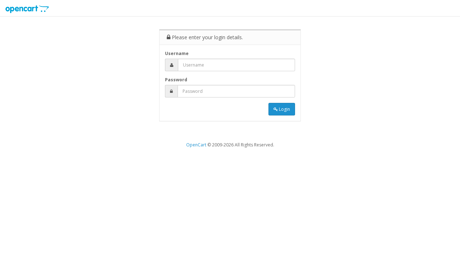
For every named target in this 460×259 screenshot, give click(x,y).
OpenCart (196, 145)
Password (176, 80)
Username (177, 53)
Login (284, 109)
